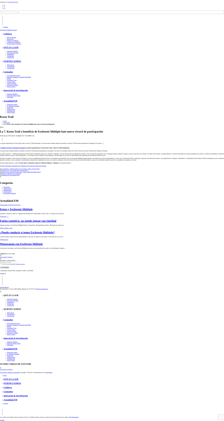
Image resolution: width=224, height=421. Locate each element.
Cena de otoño (11, 82)
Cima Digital (48, 372)
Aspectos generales (12, 51)
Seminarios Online (12, 104)
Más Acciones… (11, 86)
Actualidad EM (10, 101)
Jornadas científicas (12, 94)
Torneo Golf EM (11, 83)
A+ (4, 8)
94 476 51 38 (12, 2)
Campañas (8, 72)
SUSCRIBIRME (5, 267)
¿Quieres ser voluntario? (13, 42)
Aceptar (2, 420)
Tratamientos (10, 54)
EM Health (10, 97)
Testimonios (10, 56)
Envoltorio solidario (12, 85)
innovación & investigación (16, 90)
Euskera (6, 27)
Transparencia (11, 66)
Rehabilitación (11, 111)
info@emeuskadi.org (42, 289)
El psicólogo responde (13, 106)
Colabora (8, 34)
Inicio (5, 121)
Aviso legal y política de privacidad (17, 264)
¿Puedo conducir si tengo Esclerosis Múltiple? (27, 232)
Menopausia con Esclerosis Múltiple (21, 244)
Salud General (11, 112)
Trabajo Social (11, 109)
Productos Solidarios (12, 40)
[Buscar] (18, 12)
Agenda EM (10, 57)
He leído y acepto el (13, 264)
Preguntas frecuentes (12, 53)
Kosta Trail (7, 122)
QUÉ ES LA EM (11, 47)
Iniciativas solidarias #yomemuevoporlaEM (19, 77)
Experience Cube (12, 80)
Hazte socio (10, 39)
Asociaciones (10, 68)
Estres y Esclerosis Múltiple (16, 209)
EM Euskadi (10, 65)
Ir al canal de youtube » (6, 257)
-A (4, 5)
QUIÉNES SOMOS (12, 61)
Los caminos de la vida (13, 75)
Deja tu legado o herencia (14, 44)
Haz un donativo (11, 37)
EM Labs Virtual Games (13, 95)
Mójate (9, 78)
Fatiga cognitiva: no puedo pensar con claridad (28, 220)
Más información (73, 417)
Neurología (10, 107)
